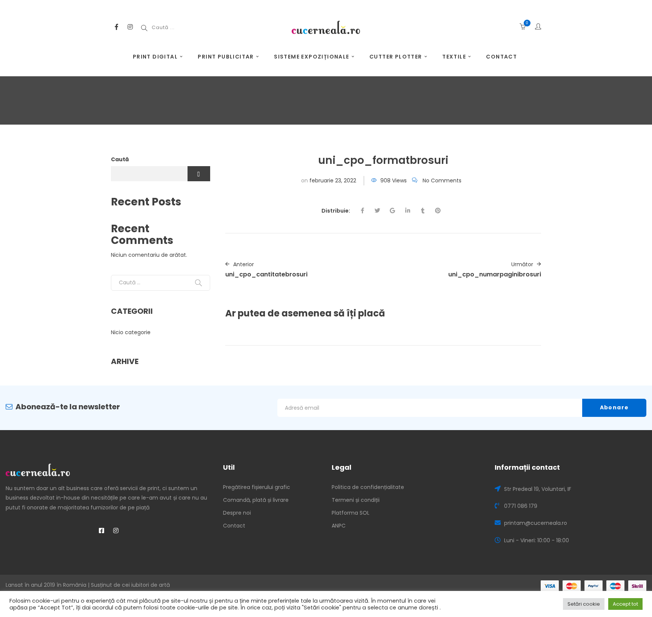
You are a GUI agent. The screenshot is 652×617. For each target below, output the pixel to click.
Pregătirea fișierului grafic (256, 487)
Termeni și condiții (356, 500)
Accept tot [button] (625, 604)
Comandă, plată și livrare (256, 500)
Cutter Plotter (395, 56)
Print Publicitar (226, 56)
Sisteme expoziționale (311, 56)
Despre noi (237, 513)
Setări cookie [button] (583, 604)
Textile (454, 56)
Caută (120, 159)
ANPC (339, 525)
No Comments (442, 180)
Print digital (155, 56)
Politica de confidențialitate (368, 487)
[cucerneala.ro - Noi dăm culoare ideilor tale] (326, 27)
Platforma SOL (350, 513)
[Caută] (198, 282)
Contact (501, 56)
